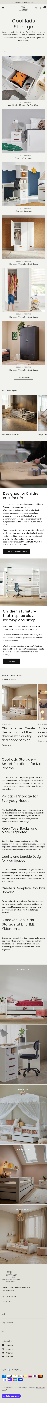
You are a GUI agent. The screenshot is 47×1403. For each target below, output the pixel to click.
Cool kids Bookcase (23, 211)
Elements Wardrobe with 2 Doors (23, 317)
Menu (4, 1331)
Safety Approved (23, 2)
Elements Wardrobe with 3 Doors (23, 264)
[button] (16, 551)
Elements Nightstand (24, 158)
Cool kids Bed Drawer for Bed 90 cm (23, 105)
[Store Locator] (35, 8)
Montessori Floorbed (10, 434)
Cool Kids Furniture (23, 102)
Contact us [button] (6, 1301)
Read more (6, 745)
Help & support (7, 1323)
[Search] (40, 8)
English (4, 1370)
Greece (16, 1370)
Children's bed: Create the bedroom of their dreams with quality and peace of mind (18, 734)
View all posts (10, 680)
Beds (4, 1314)
